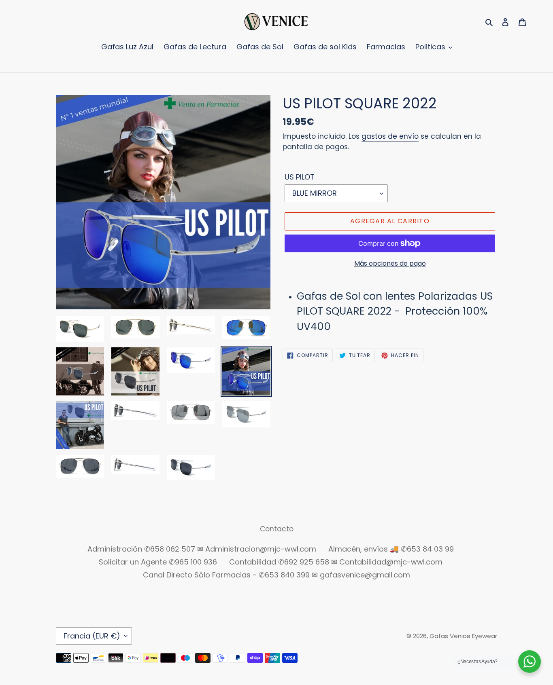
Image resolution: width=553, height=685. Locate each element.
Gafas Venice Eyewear (463, 636)
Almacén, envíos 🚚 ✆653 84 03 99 (391, 549)
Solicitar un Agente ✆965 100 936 (158, 562)
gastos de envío (390, 136)
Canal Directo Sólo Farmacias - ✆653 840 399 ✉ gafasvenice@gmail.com (276, 575)
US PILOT (300, 177)
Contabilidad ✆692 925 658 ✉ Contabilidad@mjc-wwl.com (335, 562)
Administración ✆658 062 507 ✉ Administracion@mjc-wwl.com (201, 549)
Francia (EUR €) (92, 636)
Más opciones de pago (390, 263)
